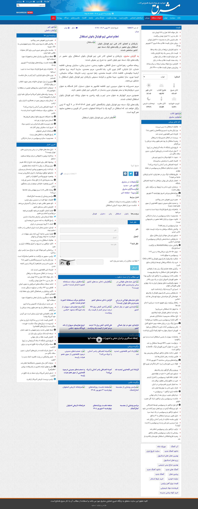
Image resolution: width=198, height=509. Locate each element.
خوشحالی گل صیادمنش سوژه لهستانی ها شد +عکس (163, 298)
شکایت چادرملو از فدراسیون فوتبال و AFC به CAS (160, 258)
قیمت (178, 27)
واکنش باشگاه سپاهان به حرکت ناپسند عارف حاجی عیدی (163, 230)
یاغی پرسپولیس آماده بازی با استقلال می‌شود (162, 327)
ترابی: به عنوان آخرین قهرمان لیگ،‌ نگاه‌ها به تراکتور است (163, 348)
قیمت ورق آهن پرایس (169, 483)
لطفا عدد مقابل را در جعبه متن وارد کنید (124, 261)
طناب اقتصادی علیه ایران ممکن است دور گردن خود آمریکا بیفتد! (38, 315)
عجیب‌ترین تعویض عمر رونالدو (167, 199)
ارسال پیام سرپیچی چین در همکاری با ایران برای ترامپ (37, 102)
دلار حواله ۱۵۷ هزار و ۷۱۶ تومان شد (165, 32)
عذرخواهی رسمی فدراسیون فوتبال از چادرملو (162, 293)
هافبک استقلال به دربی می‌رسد (166, 126)
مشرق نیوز (160, 7)
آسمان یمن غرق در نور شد (43, 120)
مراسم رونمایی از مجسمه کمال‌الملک (129, 407)
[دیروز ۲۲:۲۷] (72, 358)
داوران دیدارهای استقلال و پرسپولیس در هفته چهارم (162, 169)
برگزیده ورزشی (133, 346)
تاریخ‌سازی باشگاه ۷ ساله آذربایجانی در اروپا (162, 147)
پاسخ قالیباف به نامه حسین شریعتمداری (39, 220)
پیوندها (59, 17)
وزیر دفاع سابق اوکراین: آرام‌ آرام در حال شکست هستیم (37, 76)
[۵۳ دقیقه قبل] (126, 394)
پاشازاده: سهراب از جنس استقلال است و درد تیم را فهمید (161, 338)
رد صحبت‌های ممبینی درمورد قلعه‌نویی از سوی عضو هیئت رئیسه (162, 204)
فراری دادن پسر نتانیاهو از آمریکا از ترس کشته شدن (38, 265)
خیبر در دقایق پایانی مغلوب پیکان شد (165, 380)
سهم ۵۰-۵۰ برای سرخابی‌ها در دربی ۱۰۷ (163, 251)
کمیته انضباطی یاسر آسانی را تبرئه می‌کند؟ (163, 164)
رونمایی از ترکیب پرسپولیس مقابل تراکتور (163, 432)
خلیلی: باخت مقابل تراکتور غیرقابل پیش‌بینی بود (161, 353)
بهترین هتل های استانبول (168, 455)
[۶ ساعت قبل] (72, 289)
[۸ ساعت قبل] (72, 394)
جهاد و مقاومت (111, 17)
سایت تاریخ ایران (153, 451)
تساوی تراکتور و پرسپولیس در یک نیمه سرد (162, 412)
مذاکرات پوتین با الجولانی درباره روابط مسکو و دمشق (38, 157)
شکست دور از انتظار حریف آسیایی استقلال (121, 205)
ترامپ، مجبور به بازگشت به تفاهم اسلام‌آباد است (35, 256)
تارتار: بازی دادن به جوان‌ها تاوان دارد (165, 388)
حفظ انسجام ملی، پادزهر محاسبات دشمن (38, 216)
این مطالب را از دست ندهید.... (127, 277)
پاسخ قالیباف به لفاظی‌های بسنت (41, 134)
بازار (53, 17)
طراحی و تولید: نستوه (99, 505)
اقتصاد (84, 17)
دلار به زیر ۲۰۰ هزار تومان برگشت (166, 36)
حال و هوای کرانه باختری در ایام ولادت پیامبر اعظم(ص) (38, 368)
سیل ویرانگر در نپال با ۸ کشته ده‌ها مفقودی (37, 165)
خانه (178, 17)
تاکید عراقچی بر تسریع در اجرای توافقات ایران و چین (37, 245)
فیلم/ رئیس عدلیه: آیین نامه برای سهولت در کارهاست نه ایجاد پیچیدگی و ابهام (39, 235)
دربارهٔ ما (19, 2)
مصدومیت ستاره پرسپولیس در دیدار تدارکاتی (162, 215)
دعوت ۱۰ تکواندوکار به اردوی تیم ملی (165, 157)
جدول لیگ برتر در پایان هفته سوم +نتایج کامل (161, 323)
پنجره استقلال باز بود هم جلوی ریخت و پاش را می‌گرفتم (162, 142)
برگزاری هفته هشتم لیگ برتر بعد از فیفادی (162, 268)
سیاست (172, 17)
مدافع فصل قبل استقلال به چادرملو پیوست (162, 272)
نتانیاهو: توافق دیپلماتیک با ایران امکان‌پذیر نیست (35, 173)
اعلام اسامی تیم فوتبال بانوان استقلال (99, 36)
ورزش (147, 17)
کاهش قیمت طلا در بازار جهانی (42, 337)
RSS (45, 2)
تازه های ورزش (174, 121)
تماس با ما (29, 2)
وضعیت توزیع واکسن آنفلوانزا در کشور (39, 176)
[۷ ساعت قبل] (99, 394)
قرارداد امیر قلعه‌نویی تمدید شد (167, 134)
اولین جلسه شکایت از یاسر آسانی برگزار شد (162, 419)
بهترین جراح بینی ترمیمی (168, 464)
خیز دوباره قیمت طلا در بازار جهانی (165, 56)
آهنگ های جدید (172, 469)
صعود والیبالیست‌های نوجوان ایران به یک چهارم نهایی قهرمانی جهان (162, 284)
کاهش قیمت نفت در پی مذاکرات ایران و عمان (36, 320)
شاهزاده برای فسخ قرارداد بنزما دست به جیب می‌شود (162, 211)
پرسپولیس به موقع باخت (169, 255)
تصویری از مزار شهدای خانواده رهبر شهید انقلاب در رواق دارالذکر (37, 83)
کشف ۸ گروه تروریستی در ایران (41, 224)
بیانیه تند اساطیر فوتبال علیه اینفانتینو (165, 312)
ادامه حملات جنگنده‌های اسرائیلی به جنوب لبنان (36, 284)
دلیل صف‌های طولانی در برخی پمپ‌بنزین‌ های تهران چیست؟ (127, 301)
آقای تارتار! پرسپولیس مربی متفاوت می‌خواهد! (161, 319)
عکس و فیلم (75, 17)
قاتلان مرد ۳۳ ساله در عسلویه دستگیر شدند (37, 287)
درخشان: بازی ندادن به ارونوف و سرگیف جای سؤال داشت (163, 188)
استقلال (118, 213)
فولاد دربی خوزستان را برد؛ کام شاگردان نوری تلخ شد (161, 365)
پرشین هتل (173, 474)
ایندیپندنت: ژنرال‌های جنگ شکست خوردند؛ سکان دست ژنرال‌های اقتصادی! (39, 325)
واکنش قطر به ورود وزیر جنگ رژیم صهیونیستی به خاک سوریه (37, 45)
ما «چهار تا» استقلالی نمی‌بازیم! (166, 309)
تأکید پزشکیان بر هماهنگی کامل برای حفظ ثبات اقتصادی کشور (37, 292)
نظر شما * (134, 243)
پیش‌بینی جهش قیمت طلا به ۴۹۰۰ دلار (164, 67)
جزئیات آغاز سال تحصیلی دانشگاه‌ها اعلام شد (37, 363)
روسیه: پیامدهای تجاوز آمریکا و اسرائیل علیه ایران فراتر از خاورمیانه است (37, 95)
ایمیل (136, 236)
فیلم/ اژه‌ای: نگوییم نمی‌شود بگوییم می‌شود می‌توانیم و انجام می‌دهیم (39, 212)
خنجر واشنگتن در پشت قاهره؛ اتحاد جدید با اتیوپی (39, 358)
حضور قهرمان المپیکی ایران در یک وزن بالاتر (162, 279)
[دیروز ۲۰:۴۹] (72, 314)
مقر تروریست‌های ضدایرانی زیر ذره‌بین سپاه (37, 124)
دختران (102, 213)
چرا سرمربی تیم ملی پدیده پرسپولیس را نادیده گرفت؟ (162, 424)
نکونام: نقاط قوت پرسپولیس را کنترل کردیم (162, 377)
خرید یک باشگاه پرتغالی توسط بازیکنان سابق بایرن (163, 264)
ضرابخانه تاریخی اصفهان (76, 405)
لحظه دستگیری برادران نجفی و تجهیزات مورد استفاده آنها (113, 338)
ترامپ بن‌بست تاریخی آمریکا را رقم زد (40, 379)
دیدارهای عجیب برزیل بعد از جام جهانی (163, 395)
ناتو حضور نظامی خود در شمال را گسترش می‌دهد (35, 203)
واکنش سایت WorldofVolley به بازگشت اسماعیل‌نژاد (164, 246)
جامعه (91, 17)
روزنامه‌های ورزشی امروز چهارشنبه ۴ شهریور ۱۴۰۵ (163, 194)
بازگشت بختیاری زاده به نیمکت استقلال (123, 201)
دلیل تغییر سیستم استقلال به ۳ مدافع (164, 415)
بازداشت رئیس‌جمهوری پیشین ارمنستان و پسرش (36, 169)
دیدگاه (66, 17)
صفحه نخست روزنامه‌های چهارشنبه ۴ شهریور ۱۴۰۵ (102, 407)
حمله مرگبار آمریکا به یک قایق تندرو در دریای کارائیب (38, 345)
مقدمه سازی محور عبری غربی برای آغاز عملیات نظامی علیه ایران (38, 51)
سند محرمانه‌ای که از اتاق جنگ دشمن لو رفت (37, 180)
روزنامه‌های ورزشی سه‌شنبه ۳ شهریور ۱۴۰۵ (162, 360)
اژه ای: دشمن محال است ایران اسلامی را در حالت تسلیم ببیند (37, 229)
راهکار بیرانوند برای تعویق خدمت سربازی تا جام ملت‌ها (162, 304)
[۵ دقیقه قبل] (126, 289)
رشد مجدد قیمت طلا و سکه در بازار (165, 60)
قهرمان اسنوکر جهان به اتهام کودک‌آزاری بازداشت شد (161, 332)
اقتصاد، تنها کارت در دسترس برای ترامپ (38, 200)
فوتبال (94, 213)
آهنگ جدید (159, 474)
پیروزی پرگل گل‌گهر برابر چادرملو (166, 370)
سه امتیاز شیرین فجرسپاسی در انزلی (165, 384)
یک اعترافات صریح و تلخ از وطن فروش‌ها (38, 116)
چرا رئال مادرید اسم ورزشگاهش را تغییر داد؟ (162, 130)
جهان (166, 17)
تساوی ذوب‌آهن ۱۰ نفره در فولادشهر (165, 373)
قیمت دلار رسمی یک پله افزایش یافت (164, 53)
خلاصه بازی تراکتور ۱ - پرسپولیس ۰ (165, 391)
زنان (110, 213)
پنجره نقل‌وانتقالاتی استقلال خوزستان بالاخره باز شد (162, 437)
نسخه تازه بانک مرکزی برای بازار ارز (40, 333)
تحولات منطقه (156, 17)
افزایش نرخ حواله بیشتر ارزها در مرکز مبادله (162, 64)
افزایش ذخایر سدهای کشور (101, 300)
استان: (177, 76)
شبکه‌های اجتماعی (136, 17)
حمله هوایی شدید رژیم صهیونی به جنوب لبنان (36, 330)
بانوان (127, 213)
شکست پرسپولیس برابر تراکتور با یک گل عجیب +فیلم (162, 400)
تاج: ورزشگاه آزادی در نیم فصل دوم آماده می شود (160, 408)
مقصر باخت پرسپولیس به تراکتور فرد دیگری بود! (161, 275)
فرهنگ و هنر (99, 17)
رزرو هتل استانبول (171, 460)
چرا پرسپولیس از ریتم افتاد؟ (168, 225)
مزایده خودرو (173, 478)
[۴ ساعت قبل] (99, 358)
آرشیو (38, 2)
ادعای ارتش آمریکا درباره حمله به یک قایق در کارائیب (38, 374)
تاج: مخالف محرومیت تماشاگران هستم (164, 316)
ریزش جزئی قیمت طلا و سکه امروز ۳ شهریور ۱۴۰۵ (163, 44)
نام (137, 229)
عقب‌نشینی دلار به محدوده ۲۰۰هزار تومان (163, 39)
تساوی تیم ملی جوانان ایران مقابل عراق (164, 235)
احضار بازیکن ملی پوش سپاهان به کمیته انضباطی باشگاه (161, 182)
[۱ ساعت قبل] (99, 289)
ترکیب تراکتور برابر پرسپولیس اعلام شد (164, 429)
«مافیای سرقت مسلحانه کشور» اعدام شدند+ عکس (73, 301)
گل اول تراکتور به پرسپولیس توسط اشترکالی (162, 405)
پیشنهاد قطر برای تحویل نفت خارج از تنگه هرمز (36, 162)
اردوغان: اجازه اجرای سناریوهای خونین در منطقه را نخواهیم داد (37, 89)
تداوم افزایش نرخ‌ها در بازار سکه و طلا (164, 49)
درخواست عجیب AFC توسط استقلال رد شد (162, 343)
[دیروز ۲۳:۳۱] (99, 314)
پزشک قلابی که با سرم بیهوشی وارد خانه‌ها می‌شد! (39, 191)
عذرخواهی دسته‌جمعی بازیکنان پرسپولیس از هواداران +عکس (163, 240)
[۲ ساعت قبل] (99, 339)
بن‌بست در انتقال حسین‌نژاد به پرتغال (164, 137)
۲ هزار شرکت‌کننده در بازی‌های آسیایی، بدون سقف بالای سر (162, 152)
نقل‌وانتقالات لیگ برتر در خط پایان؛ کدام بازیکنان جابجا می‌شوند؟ (161, 176)
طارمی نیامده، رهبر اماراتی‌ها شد (166, 356)
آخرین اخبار (51, 144)
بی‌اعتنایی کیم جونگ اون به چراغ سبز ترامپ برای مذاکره (37, 251)
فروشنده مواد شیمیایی (169, 488)
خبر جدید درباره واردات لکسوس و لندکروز (38, 304)
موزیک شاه (161, 446)
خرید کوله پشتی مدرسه (169, 492)
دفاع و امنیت (123, 17)
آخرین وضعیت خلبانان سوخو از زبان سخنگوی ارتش (38, 185)
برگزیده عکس (133, 382)
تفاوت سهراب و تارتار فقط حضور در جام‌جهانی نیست (163, 220)
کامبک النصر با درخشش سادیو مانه (165, 161)
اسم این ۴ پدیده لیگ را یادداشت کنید (164, 289)
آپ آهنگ (174, 446)
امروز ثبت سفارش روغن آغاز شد (41, 127)
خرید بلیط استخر (156, 478)
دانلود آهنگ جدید (171, 451)
